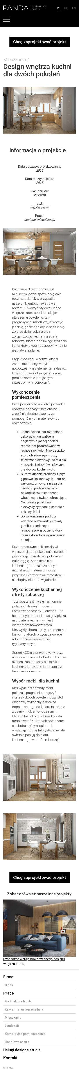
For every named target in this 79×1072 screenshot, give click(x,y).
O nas (9, 985)
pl (58, 8)
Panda (9, 1068)
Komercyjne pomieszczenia (25, 1034)
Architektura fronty (18, 1001)
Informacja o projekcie (37, 150)
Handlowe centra (17, 1042)
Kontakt (10, 1058)
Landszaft (12, 1025)
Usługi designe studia (22, 1050)
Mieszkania (14, 59)
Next (66, 933)
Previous (12, 933)
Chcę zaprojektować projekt (39, 41)
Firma (8, 977)
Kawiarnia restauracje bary (24, 1009)
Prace (8, 993)
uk (66, 8)
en (74, 8)
